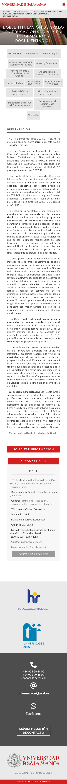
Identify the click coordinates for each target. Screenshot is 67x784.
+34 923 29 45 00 (33, 674)
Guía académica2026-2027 (34, 83)
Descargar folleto (33, 554)
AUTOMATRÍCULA (33, 461)
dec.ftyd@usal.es (32, 541)
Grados (41, 11)
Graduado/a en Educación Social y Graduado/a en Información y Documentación (32, 483)
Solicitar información (33, 449)
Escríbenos (33, 713)
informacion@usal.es (33, 693)
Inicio (5, 11)
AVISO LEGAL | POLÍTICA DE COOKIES (33, 773)
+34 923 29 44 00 (33, 671)
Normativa (33, 115)
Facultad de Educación (41, 503)
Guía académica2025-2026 (53, 83)
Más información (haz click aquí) (28, 546)
